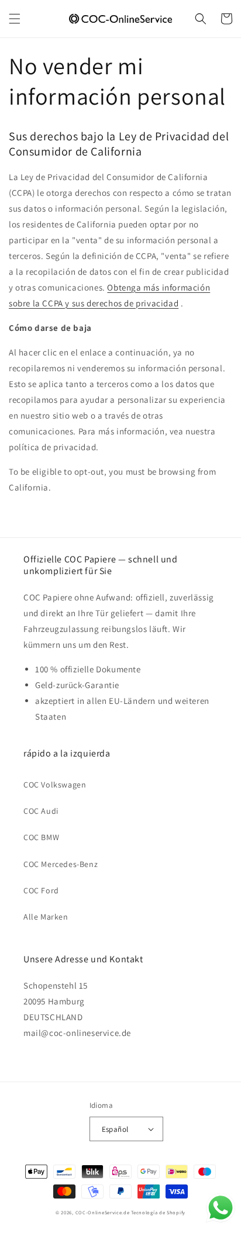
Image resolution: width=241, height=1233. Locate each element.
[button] (14, 19)
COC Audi (40, 811)
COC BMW (41, 837)
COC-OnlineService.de (102, 1212)
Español (115, 1129)
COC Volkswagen (54, 784)
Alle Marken (45, 916)
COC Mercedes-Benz (60, 864)
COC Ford (41, 890)
